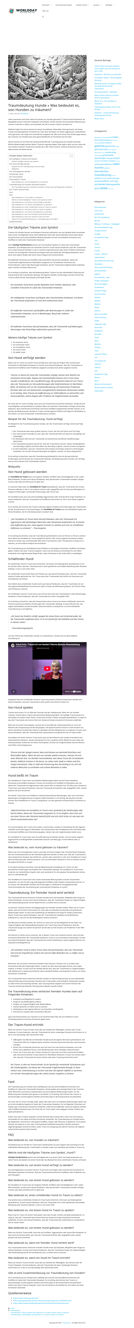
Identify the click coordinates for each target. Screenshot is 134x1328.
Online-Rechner (100, 317)
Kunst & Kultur (100, 294)
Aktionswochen (100, 207)
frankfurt (108, 143)
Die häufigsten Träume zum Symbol (23, 159)
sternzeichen (101, 171)
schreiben (104, 161)
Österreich (111, 188)
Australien (104, 137)
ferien (101, 142)
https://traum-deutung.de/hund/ (25, 1298)
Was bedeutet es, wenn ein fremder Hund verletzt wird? (32, 214)
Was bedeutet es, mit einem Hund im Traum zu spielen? (32, 209)
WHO (96, 381)
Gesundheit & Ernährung (104, 261)
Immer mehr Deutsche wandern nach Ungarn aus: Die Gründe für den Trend (107, 68)
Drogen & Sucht (100, 230)
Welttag (109, 184)
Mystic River (99, 118)
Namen (97, 311)
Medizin (97, 304)
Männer (97, 297)
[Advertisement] (67, 36)
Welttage (109, 5)
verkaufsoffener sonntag (106, 181)
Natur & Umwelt (100, 314)
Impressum (66, 1323)
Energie (97, 234)
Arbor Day (98, 210)
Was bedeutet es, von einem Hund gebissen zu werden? (32, 205)
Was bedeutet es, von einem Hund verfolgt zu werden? (31, 202)
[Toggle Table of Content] (70, 156)
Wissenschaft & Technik (103, 387)
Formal (97, 247)
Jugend (97, 274)
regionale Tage (100, 324)
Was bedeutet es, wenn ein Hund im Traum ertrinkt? (30, 217)
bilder (115, 137)
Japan (109, 149)
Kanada (113, 149)
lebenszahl (97, 152)
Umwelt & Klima (81, 5)
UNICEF (97, 367)
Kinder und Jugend (101, 281)
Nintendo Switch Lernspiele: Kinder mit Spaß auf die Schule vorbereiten (107, 86)
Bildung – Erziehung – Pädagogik (106, 224)
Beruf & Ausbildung (101, 217)
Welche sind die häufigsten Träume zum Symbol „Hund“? (32, 200)
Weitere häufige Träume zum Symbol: (25, 161)
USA (102, 178)
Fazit (11, 192)
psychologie (99, 158)
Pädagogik (109, 158)
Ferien (96, 244)
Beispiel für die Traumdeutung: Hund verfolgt (28, 166)
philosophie (108, 155)
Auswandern (99, 214)
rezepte (116, 158)
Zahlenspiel (98, 391)
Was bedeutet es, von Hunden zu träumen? (27, 197)
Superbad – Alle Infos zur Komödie (107, 74)
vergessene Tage (101, 374)
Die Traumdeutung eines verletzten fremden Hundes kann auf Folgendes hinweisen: (42, 187)
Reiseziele (45, 5)
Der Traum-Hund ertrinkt (19, 189)
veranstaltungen (113, 178)
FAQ (10, 195)
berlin (110, 137)
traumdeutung (15, 1310)
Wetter (97, 377)
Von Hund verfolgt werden (19, 164)
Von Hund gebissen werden (19, 171)
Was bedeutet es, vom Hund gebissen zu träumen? (30, 182)
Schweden (112, 161)
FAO (96, 240)
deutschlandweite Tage (103, 227)
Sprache (96, 5)
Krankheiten (99, 287)
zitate (104, 188)
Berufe (97, 220)
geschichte (110, 146)
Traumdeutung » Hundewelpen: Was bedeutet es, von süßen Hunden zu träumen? (37, 1315)
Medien (97, 301)
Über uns (45, 11)
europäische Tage (101, 237)
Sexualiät (98, 334)
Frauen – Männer (101, 254)
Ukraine (114, 175)
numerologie (98, 155)
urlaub (97, 178)
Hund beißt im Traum (17, 179)
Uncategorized (100, 361)
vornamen (100, 184)
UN (95, 357)
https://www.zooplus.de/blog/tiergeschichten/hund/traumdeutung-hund (41, 1303)
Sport (96, 341)
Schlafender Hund (16, 174)
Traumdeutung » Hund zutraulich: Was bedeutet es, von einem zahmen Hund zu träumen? (39, 1312)
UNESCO (97, 364)
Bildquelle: (15, 169)
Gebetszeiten (99, 257)
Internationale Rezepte (64, 5)
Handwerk (98, 264)
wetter (117, 184)
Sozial (12, 1308)
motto (103, 152)
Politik (96, 321)
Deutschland (99, 140)
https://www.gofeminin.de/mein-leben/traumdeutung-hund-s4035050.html (42, 1300)
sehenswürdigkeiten (103, 164)
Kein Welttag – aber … (103, 277)
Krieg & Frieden (100, 291)
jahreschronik (101, 149)
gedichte (99, 146)
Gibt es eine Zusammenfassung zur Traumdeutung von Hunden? (35, 219)
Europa (96, 143)
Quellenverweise (15, 221)
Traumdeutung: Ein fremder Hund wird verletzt (27, 184)
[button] (43, 17)
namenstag (110, 152)
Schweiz (118, 161)
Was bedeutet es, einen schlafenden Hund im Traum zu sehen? (34, 207)
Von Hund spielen (16, 177)
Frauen (97, 251)
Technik (97, 347)
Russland (97, 161)
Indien (117, 146)
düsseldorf (115, 140)
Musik (96, 307)
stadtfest (107, 168)
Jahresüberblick (100, 271)
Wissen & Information (102, 384)
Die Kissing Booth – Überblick (105, 92)
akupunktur (97, 137)
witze (97, 188)
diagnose (108, 140)
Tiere (96, 351)
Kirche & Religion (101, 284)
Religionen (98, 331)
